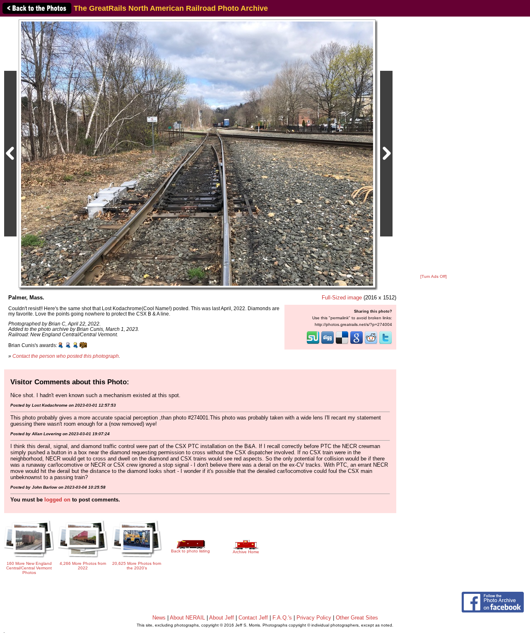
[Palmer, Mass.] (197, 153)
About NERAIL (187, 618)
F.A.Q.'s (282, 618)
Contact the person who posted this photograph (65, 356)
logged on (57, 500)
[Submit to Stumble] (313, 343)
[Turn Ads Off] (433, 276)
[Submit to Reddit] (371, 343)
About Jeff (221, 618)
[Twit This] (385, 343)
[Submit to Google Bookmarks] (356, 343)
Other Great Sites (357, 618)
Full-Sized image (342, 297)
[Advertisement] (433, 146)
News (159, 618)
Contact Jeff (253, 618)
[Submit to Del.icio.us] (342, 343)
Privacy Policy (313, 618)
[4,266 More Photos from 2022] (83, 558)
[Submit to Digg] (327, 343)
